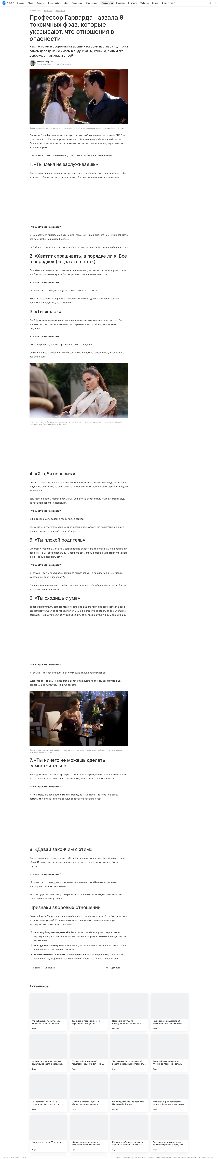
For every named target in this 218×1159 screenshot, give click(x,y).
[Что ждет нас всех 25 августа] (48, 1133)
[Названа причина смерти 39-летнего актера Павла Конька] (169, 1012)
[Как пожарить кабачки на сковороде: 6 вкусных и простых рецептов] (48, 1093)
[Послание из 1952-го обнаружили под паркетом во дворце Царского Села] (129, 1012)
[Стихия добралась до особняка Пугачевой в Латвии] (129, 1093)
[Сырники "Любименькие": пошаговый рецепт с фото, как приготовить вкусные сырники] (89, 1053)
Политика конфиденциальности (159, 1157)
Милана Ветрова (45, 61)
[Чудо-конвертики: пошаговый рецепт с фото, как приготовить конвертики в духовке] (129, 1053)
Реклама (24, 1157)
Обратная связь (207, 1157)
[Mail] (4, 3)
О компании (14, 1157)
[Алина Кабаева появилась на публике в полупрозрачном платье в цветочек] (48, 1012)
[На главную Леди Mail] (10, 3)
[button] (79, 97)
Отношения (60, 11)
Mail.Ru (5, 1157)
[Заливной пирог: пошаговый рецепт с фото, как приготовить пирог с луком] (169, 1093)
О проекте (117, 1157)
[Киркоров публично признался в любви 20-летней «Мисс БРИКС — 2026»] (129, 1133)
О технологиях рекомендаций (134, 1157)
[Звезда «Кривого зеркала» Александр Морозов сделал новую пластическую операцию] (169, 1053)
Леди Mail (48, 11)
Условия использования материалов (186, 1157)
